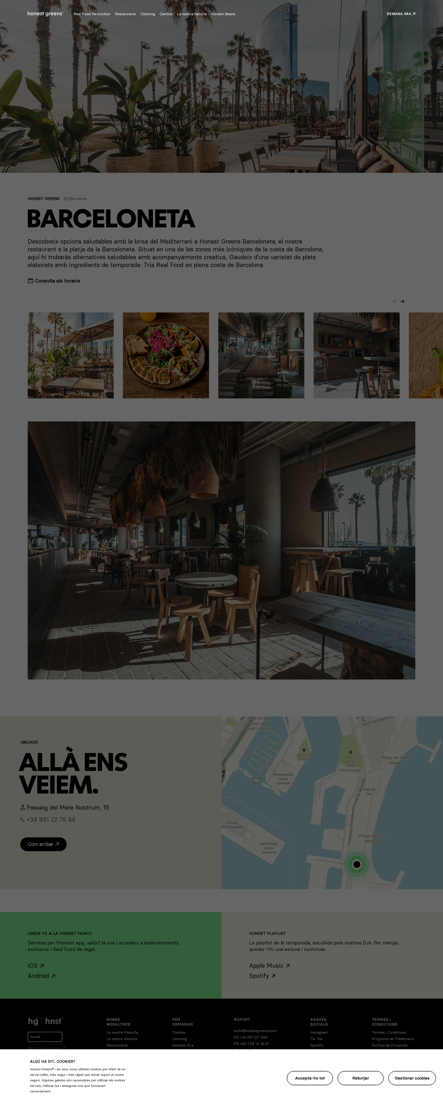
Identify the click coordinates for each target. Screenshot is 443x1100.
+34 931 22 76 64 (51, 819)
